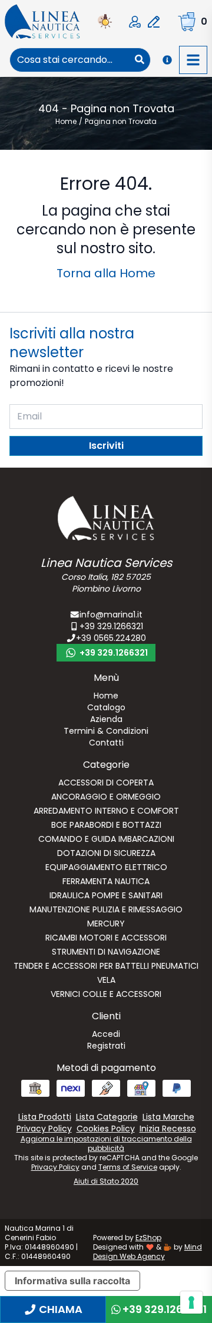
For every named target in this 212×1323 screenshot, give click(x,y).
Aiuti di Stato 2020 (106, 1181)
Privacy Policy (55, 1167)
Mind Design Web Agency (147, 1251)
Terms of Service (127, 1167)
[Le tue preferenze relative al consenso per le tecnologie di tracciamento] (191, 1302)
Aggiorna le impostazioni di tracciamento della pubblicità (106, 1143)
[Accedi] (135, 22)
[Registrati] (154, 22)
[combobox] (70, 60)
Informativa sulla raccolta (72, 1281)
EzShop (148, 1238)
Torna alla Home (106, 273)
